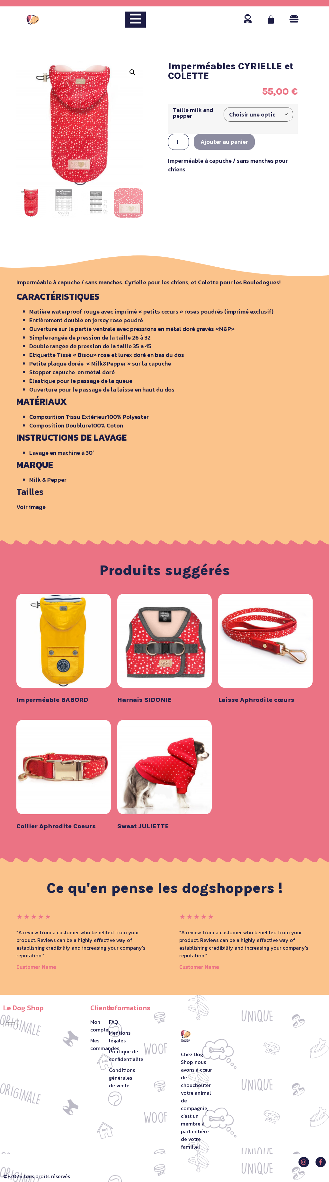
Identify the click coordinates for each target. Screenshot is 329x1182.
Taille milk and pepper (193, 113)
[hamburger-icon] (10, 1022)
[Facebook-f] (321, 1162)
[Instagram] (303, 1162)
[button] (132, 72)
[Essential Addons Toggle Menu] (135, 20)
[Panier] (271, 19)
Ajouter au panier (224, 141)
